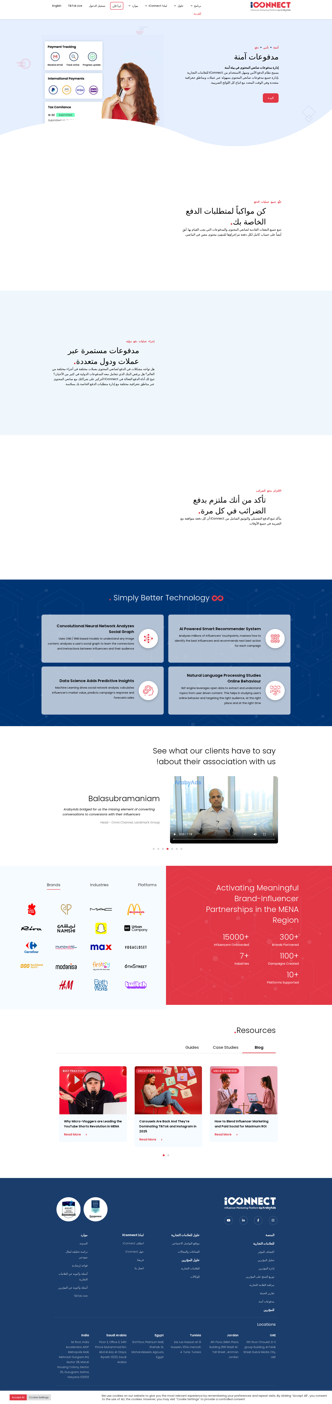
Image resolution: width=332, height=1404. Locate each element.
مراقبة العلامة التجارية (261, 1285)
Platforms (147, 885)
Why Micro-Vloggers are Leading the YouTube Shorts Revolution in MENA (93, 1124)
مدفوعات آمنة (266, 1301)
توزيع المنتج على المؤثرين (260, 1277)
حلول (180, 6)
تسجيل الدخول (97, 6)
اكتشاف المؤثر (266, 1252)
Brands (53, 885)
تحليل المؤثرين (266, 1260)
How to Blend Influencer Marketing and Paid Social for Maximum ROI (241, 1124)
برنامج (197, 6)
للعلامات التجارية (190, 1268)
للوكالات (195, 1277)
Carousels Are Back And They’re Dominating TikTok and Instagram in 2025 (167, 1126)
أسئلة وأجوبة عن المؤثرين (73, 1288)
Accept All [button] (18, 1397)
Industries (99, 885)
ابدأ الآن (116, 6)
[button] (181, 849)
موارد (135, 6)
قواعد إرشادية (80, 1265)
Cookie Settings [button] (39, 1397)
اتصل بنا (139, 1268)
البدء (271, 98)
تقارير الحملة (267, 1293)
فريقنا (140, 1260)
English (56, 6)
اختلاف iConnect (133, 1243)
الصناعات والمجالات (189, 1252)
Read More (72, 1134)
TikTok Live (75, 6)
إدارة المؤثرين (266, 1268)
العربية (197, 13)
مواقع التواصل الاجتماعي (186, 1243)
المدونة (84, 1243)
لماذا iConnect (158, 6)
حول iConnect (134, 1252)
